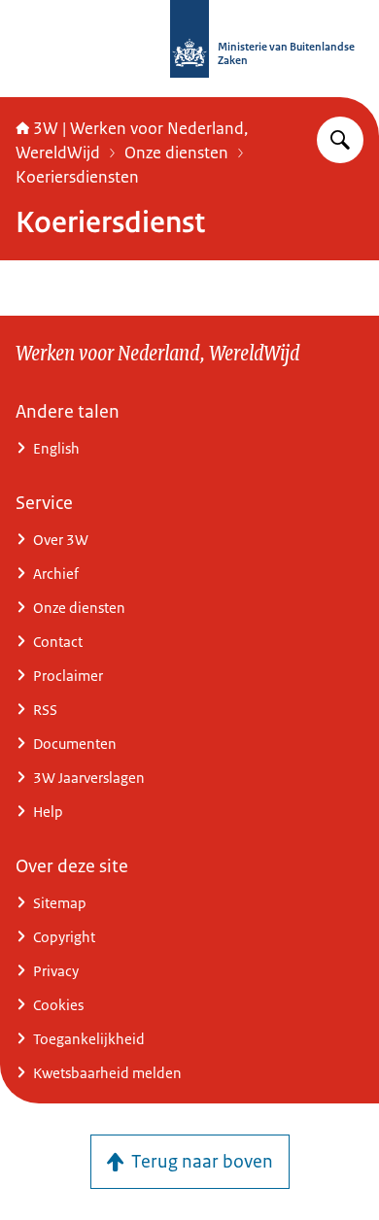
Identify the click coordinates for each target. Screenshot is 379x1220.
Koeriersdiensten (77, 176)
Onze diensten (176, 152)
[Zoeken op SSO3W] (340, 140)
